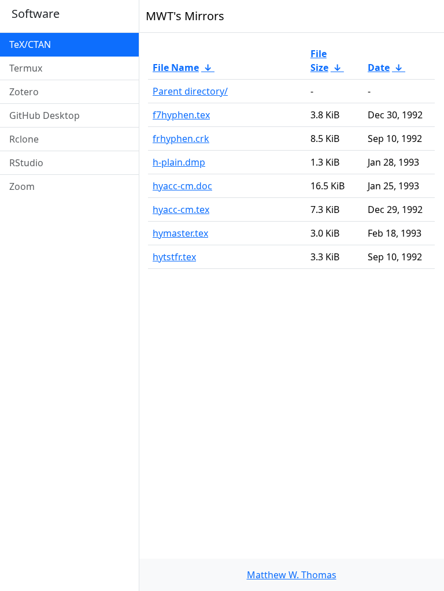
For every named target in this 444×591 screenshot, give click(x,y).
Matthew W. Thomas (291, 574)
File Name (176, 67)
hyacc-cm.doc (182, 185)
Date (379, 67)
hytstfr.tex (174, 256)
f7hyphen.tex (181, 115)
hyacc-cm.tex (181, 209)
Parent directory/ (190, 91)
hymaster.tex (180, 233)
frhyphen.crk (181, 138)
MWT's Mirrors (185, 16)
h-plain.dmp (179, 162)
